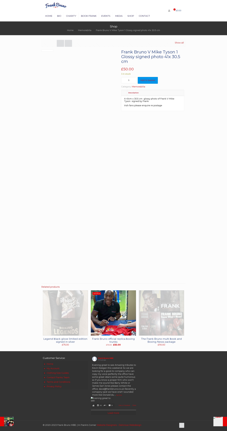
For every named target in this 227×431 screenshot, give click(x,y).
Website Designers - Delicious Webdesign (119, 425)
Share (134, 405)
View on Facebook (125, 405)
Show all (179, 42)
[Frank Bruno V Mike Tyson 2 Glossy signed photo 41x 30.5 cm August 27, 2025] (220, 421)
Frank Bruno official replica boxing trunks (113, 340)
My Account (53, 368)
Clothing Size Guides (58, 373)
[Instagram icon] (176, 425)
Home (70, 30)
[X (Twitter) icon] (173, 425)
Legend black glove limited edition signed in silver (65, 340)
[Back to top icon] (181, 425)
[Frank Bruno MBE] (56, 5)
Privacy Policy (54, 386)
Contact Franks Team (58, 377)
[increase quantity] (134, 80)
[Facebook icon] (171, 425)
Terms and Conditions (58, 382)
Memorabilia (84, 30)
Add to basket (147, 80)
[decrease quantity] (124, 80)
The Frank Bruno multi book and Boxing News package (161, 340)
